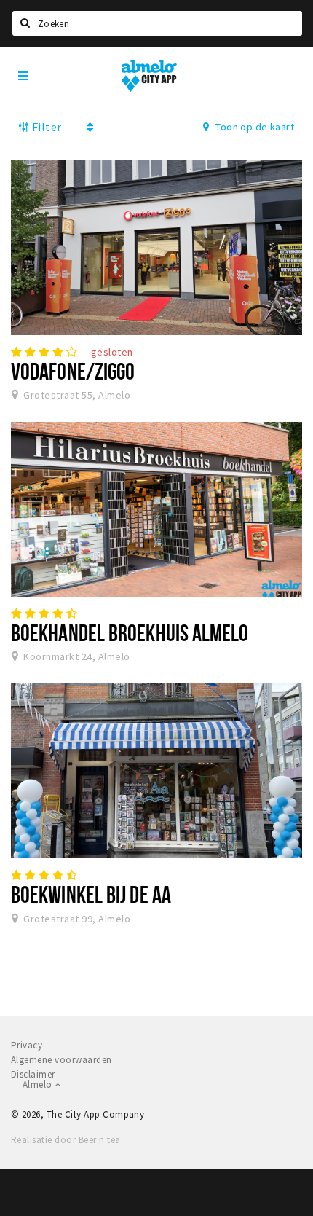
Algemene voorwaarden (61, 1060)
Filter (45, 126)
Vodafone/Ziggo (73, 370)
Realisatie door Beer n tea (65, 1140)
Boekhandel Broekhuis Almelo (130, 632)
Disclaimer (33, 1074)
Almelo (39, 1084)
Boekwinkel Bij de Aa (91, 894)
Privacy (26, 1045)
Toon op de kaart (253, 126)
